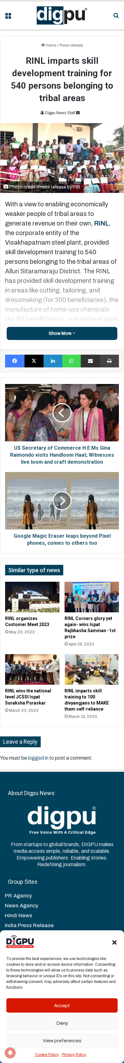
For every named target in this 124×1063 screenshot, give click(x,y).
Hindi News (18, 915)
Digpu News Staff (60, 113)
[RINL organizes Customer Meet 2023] (32, 597)
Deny (62, 1023)
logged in (38, 758)
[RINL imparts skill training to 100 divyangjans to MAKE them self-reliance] (92, 669)
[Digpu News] (62, 15)
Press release (71, 45)
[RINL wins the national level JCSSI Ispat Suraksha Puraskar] (32, 669)
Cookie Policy (47, 1054)
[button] (114, 942)
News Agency (21, 906)
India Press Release (29, 925)
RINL (101, 223)
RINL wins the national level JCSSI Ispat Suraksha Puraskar (28, 696)
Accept (62, 1005)
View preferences (62, 1040)
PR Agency (18, 896)
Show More (60, 333)
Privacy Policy (74, 1054)
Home (50, 45)
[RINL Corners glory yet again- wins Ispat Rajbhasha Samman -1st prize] (92, 597)
